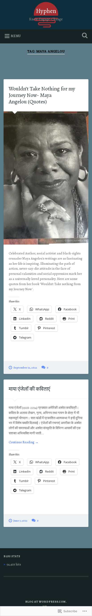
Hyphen (46, 11)
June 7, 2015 (20, 520)
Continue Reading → (23, 442)
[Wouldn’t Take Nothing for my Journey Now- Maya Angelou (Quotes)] (46, 177)
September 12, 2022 (25, 367)
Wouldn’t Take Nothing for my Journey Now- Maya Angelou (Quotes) (42, 95)
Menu (16, 36)
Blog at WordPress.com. (46, 601)
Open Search (83, 36)
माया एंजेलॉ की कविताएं (29, 388)
